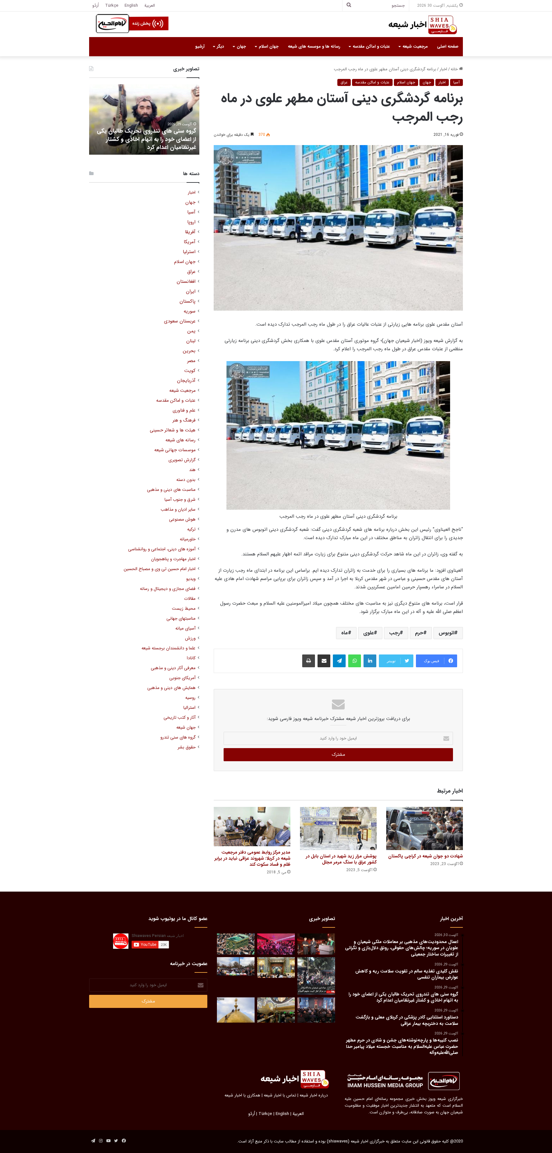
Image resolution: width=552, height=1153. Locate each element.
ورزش (190, 638)
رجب (394, 633)
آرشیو (199, 46)
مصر (191, 361)
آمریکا (189, 242)
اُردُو (95, 5)
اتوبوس (446, 633)
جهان (241, 46)
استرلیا (189, 252)
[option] (144, 119)
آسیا (456, 82)
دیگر (220, 46)
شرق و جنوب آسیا (180, 499)
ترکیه (191, 529)
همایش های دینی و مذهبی (171, 688)
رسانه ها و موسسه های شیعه (314, 46)
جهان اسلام (269, 46)
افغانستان (186, 281)
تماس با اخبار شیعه (280, 1095)
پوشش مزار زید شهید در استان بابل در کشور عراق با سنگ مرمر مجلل (341, 859)
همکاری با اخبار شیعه (242, 1095)
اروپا (191, 222)
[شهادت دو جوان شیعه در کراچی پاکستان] (424, 828)
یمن (191, 331)
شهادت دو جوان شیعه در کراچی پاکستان (425, 856)
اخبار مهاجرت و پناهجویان (173, 559)
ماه (344, 633)
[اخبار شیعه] (416, 25)
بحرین (189, 351)
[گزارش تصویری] (316, 976)
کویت (189, 371)
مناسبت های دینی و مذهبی (171, 489)
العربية (149, 5)
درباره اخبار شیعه (314, 1095)
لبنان (190, 341)
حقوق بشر (186, 747)
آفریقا (190, 232)
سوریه (189, 311)
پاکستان (187, 301)
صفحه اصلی (447, 46)
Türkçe (111, 5)
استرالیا (189, 707)
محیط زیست (183, 608)
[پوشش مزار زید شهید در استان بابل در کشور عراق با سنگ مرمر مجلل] (338, 828)
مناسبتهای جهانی (180, 618)
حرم (419, 633)
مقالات (189, 598)
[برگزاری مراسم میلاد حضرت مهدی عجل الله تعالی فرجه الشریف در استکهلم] (276, 944)
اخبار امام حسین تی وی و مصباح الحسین (159, 569)
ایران (190, 291)
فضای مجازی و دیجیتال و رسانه (167, 588)
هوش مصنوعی (182, 519)
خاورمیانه (187, 539)
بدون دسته (185, 479)
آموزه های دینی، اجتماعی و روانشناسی (161, 549)
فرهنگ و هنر (183, 420)
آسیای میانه (185, 628)
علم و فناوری (183, 410)
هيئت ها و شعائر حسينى (172, 430)
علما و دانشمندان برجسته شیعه (168, 648)
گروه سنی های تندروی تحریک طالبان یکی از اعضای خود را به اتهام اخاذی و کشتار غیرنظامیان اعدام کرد (146, 139)
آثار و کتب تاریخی (179, 717)
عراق (344, 82)
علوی (368, 633)
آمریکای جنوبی (182, 678)
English (131, 5)
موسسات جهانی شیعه (174, 450)
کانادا (191, 658)
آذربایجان (186, 380)
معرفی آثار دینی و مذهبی (173, 668)
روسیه (190, 697)
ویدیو (190, 579)
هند (192, 470)
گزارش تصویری (181, 460)
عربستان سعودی (179, 321)
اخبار (443, 69)
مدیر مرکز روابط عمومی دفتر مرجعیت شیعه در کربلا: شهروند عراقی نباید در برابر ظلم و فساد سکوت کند (252, 858)
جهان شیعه (185, 727)
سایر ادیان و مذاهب (178, 509)
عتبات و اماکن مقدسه (371, 46)
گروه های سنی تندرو (177, 737)
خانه (455, 69)
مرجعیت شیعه (415, 46)
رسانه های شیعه (180, 440)
